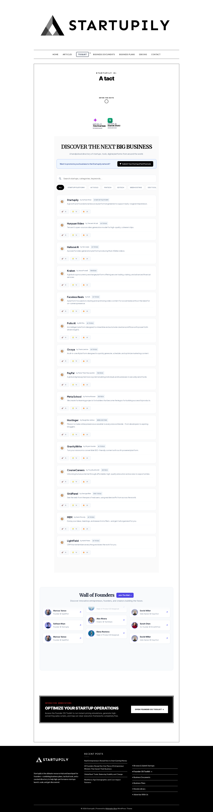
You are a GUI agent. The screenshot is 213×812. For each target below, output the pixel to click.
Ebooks (143, 54)
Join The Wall (125, 595)
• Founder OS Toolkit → (142, 771)
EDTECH (120, 187)
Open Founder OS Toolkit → (149, 709)
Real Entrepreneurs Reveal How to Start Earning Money (105, 761)
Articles (67, 54)
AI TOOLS (94, 187)
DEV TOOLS (152, 187)
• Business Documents (141, 777)
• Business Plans (138, 783)
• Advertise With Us (140, 795)
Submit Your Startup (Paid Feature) (136, 164)
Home (55, 54)
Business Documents (104, 54)
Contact (156, 54)
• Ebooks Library (138, 789)
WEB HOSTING (136, 187)
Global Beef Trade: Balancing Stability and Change (103, 774)
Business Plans (127, 54)
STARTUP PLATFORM (76, 187)
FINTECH (107, 187)
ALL (60, 187)
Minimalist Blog (111, 808)
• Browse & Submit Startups (143, 766)
